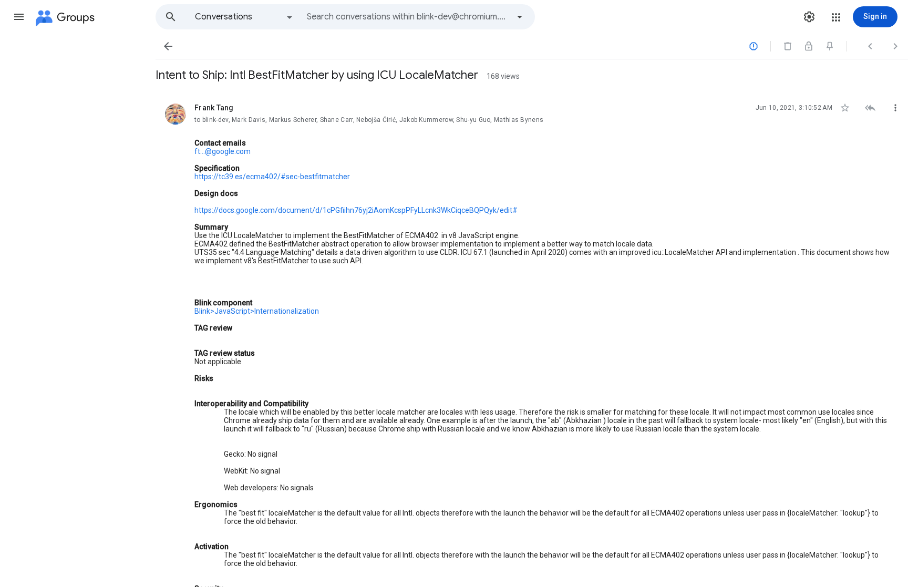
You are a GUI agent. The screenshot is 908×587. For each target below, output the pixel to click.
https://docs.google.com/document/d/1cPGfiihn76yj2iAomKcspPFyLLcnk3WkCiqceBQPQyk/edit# (356, 210)
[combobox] (407, 17)
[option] (244, 17)
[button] (19, 16)
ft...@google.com (222, 151)
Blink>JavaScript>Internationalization (256, 311)
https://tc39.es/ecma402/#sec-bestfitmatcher (272, 176)
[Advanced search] (519, 17)
